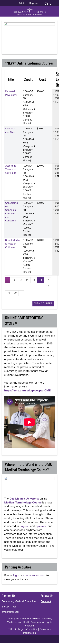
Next (44, 43)
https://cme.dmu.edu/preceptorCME (27, 390)
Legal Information (28, 629)
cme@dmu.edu (10, 612)
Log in (21, 3)
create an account (34, 575)
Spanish (41, 526)
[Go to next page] (21, 293)
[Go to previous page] (7, 280)
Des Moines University (24, 499)
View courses (43, 304)
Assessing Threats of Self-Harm (10, 169)
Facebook (46, 601)
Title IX (12, 629)
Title (11, 80)
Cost (42, 80)
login (16, 575)
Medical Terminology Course (22, 502)
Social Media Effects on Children (12, 244)
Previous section (18, 43)
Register (34, 3)
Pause (31, 43)
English (24, 526)
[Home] (29, 10)
